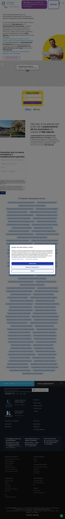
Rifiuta (32, 271)
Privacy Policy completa (32, 259)
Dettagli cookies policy (18, 259)
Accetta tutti (32, 263)
